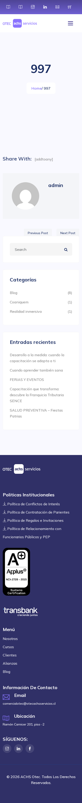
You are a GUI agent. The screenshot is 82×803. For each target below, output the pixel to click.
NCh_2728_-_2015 (16, 572)
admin (55, 185)
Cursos (8, 647)
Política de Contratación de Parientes (37, 512)
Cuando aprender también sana (36, 370)
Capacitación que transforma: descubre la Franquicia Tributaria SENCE (37, 395)
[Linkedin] (18, 748)
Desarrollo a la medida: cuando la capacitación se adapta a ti (37, 358)
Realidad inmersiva (26, 311)
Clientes (10, 655)
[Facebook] (30, 748)
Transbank (21, 612)
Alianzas (10, 663)
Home (36, 88)
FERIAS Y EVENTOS (27, 379)
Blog (13, 292)
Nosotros (10, 638)
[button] (69, 23)
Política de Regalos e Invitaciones (35, 520)
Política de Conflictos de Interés (33, 504)
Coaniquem (19, 302)
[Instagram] (7, 748)
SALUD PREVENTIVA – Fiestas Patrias (36, 413)
